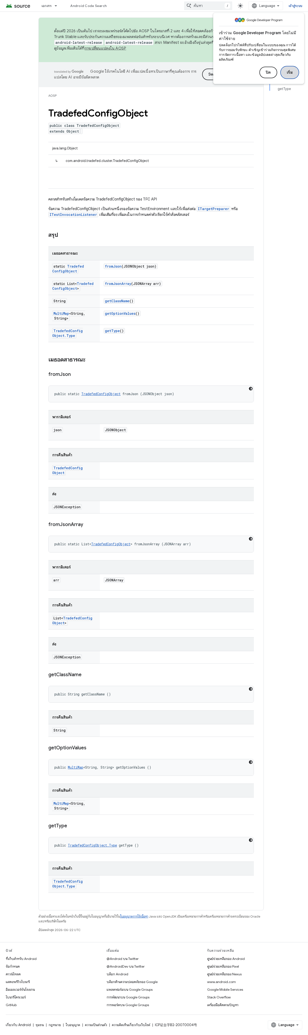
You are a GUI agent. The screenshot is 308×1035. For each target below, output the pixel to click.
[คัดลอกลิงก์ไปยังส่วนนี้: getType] (72, 826)
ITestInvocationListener (73, 214)
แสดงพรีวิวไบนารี (18, 982)
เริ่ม (290, 72)
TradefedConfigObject (68, 268)
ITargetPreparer (213, 208)
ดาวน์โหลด (13, 974)
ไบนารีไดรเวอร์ (16, 997)
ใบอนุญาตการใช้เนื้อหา (134, 916)
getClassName (117, 301)
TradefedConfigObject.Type (67, 333)
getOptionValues (120, 313)
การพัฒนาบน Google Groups (128, 997)
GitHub (11, 1005)
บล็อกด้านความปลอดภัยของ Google (132, 982)
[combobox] (208, 5)
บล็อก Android (117, 974)
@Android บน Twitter (123, 959)
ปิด (268, 72)
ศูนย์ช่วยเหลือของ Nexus (224, 974)
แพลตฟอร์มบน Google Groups (130, 989)
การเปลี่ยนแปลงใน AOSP (105, 48)
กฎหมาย (55, 1025)
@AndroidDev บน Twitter (126, 966)
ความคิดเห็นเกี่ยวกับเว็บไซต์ (131, 1025)
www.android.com (221, 982)
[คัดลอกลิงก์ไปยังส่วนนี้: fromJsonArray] (88, 525)
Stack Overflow (219, 997)
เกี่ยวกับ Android (18, 1025)
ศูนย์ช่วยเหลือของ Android (226, 959)
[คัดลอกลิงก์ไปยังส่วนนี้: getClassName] (86, 675)
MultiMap (61, 313)
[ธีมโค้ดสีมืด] (251, 389)
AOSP (52, 96)
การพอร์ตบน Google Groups (128, 1005)
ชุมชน (40, 1025)
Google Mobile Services (225, 989)
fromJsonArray (118, 283)
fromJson (113, 266)
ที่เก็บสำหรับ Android (21, 959)
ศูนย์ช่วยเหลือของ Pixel (223, 966)
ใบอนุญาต (73, 1025)
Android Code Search (88, 6)
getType (112, 330)
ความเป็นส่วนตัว (96, 1025)
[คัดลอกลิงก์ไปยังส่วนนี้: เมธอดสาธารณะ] (90, 360)
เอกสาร (47, 6)
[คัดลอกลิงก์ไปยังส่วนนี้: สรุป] (63, 235)
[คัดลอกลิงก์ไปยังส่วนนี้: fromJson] (75, 375)
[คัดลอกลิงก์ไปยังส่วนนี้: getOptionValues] (91, 748)
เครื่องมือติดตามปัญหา (222, 1005)
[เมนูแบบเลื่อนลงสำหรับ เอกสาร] (57, 6)
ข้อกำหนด (13, 966)
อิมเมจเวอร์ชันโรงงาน (20, 989)
